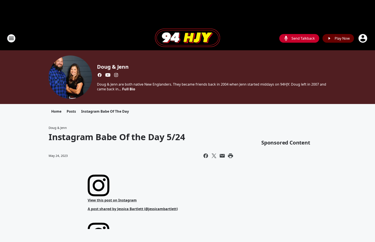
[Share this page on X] (214, 156)
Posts (71, 111)
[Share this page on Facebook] (206, 156)
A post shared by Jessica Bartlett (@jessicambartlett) (133, 208)
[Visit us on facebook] (99, 75)
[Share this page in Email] (222, 156)
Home (56, 111)
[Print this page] (230, 156)
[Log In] (363, 38)
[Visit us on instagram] (116, 75)
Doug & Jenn (113, 66)
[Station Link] (187, 38)
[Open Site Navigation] (11, 38)
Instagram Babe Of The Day (105, 111)
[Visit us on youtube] (107, 75)
